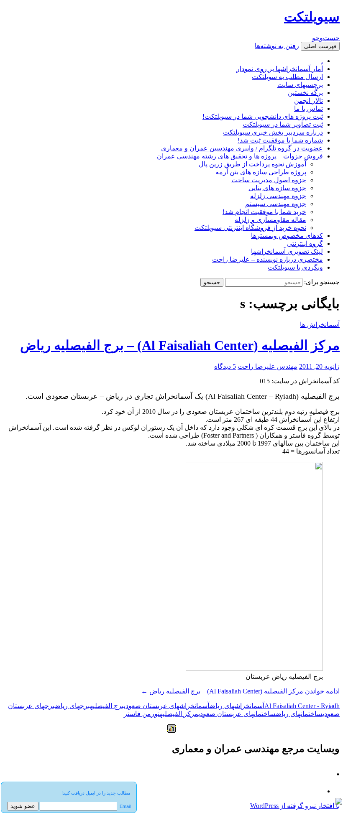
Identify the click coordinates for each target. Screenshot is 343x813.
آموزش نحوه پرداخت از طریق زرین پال (252, 164)
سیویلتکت (312, 16)
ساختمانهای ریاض (299, 713)
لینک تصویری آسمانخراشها (287, 251)
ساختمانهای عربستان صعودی (237, 713)
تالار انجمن (308, 100)
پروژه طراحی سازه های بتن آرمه (260, 172)
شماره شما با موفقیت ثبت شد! (280, 140)
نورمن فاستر (142, 713)
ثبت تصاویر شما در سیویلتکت (283, 124)
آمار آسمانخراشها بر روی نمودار (279, 68)
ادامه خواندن (240, 691)
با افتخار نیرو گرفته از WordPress (295, 805)
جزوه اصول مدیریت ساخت (268, 179)
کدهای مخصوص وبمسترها (287, 235)
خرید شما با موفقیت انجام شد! (264, 211)
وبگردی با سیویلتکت (295, 267)
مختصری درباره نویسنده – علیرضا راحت (267, 259)
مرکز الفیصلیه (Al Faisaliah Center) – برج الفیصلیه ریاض (180, 345)
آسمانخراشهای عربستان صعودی (167, 705)
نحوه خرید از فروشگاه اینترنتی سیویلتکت (250, 227)
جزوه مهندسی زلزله (278, 195)
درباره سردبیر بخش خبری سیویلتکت (273, 132)
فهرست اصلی (320, 46)
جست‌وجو (326, 37)
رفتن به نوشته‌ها (277, 45)
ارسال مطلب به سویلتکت (287, 76)
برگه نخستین (305, 92)
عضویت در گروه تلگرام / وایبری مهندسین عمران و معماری (242, 148)
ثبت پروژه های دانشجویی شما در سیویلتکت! (262, 116)
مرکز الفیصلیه (179, 713)
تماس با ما (308, 108)
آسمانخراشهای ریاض (237, 705)
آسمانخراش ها (320, 324)
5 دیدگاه (225, 366)
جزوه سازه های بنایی (277, 187)
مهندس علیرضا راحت (267, 366)
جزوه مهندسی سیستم (275, 203)
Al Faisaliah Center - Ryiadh (302, 705)
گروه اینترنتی (305, 243)
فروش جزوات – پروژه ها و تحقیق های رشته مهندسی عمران (240, 156)
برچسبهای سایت (300, 84)
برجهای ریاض (72, 705)
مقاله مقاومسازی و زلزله (270, 219)
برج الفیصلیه (107, 705)
